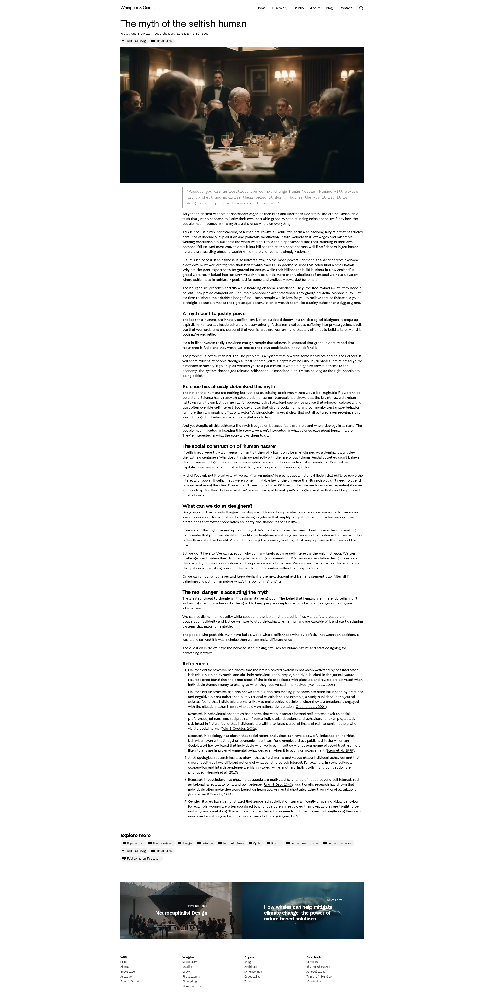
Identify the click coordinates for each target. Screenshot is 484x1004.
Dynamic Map (253, 971)
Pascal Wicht (130, 981)
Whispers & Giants (137, 7)
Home (123, 961)
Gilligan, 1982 (287, 816)
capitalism (190, 325)
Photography (191, 976)
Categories (252, 976)
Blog (247, 961)
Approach (126, 976)
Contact (312, 961)
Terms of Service (319, 976)
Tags (247, 981)
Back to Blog (136, 40)
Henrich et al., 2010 (222, 772)
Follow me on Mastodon (143, 858)
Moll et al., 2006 (321, 685)
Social (276, 843)
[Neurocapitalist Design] (181, 910)
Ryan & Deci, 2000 (278, 784)
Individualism (233, 843)
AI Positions (316, 971)
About (124, 966)
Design (187, 843)
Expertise (127, 971)
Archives (250, 966)
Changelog (189, 981)
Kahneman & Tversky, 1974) (211, 794)
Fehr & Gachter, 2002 (238, 728)
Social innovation (304, 843)
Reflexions (164, 40)
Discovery (189, 961)
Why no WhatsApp (318, 966)
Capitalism (135, 843)
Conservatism (162, 843)
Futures (207, 843)
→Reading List (192, 986)
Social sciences (340, 843)
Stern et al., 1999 (340, 750)
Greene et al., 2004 (311, 706)
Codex (186, 971)
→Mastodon (313, 981)
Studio (187, 966)
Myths (257, 843)
